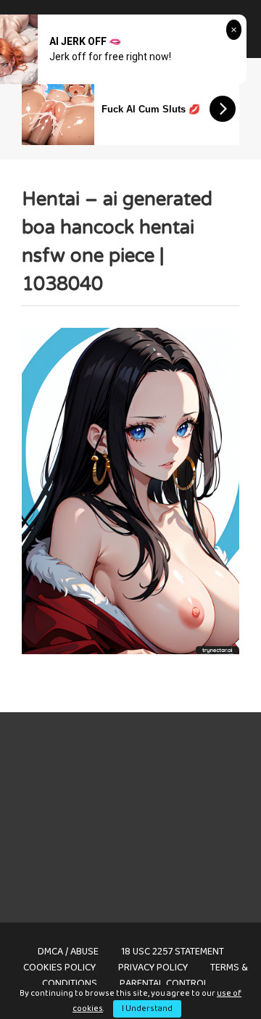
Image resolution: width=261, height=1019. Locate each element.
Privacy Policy (153, 967)
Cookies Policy (59, 967)
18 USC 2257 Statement (172, 952)
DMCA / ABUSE (68, 952)
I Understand (147, 1008)
